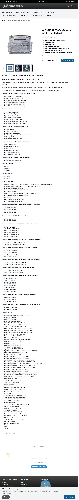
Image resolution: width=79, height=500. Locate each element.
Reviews (23, 486)
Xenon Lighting (38, 12)
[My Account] (71, 6)
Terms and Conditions (8, 486)
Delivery (4, 482)
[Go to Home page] (12, 6)
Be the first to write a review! (39, 466)
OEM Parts (48, 15)
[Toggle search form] (68, 6)
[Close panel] (76, 489)
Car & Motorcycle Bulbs (9, 15)
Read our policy (6, 493)
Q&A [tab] (14, 433)
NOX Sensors (24, 15)
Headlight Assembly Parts (22, 12)
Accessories (36, 15)
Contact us (24, 484)
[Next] (35, 68)
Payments (5, 484)
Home (3, 20)
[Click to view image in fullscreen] (19, 45)
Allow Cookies (69, 497)
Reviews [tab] (8, 433)
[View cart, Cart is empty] (75, 6)
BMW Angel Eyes (7, 12)
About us (23, 482)
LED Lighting (52, 12)
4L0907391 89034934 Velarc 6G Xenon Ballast (18, 20)
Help (6, 497)
